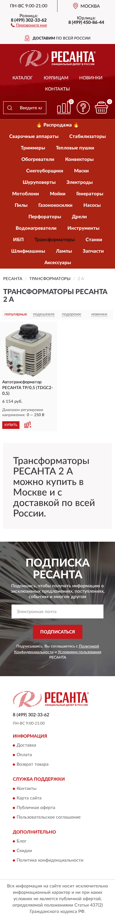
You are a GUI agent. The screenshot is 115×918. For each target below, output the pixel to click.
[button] (29, 25)
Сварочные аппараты (33, 136)
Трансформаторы (54, 239)
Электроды (79, 182)
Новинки (91, 78)
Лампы (64, 251)
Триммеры (33, 148)
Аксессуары (57, 262)
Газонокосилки (55, 205)
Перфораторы (44, 216)
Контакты (57, 89)
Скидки (24, 851)
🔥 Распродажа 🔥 (57, 125)
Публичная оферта (36, 808)
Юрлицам (56, 78)
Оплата (24, 755)
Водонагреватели (36, 228)
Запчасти (93, 251)
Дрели (79, 216)
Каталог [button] (22, 78)
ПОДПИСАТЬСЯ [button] (57, 632)
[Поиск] (9, 107)
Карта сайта (29, 798)
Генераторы (89, 194)
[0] (101, 107)
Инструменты (83, 228)
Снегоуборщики (44, 171)
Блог (22, 841)
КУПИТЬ (10, 425)
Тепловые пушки (75, 148)
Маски (81, 171)
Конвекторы (79, 159)
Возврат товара (33, 765)
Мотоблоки (25, 194)
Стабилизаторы (87, 136)
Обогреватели (37, 159)
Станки (94, 239)
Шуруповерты (39, 182)
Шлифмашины (28, 251)
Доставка (26, 745)
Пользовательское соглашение (48, 817)
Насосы (92, 205)
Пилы (21, 205)
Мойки (57, 194)
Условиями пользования (79, 652)
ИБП (18, 239)
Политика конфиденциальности (50, 860)
